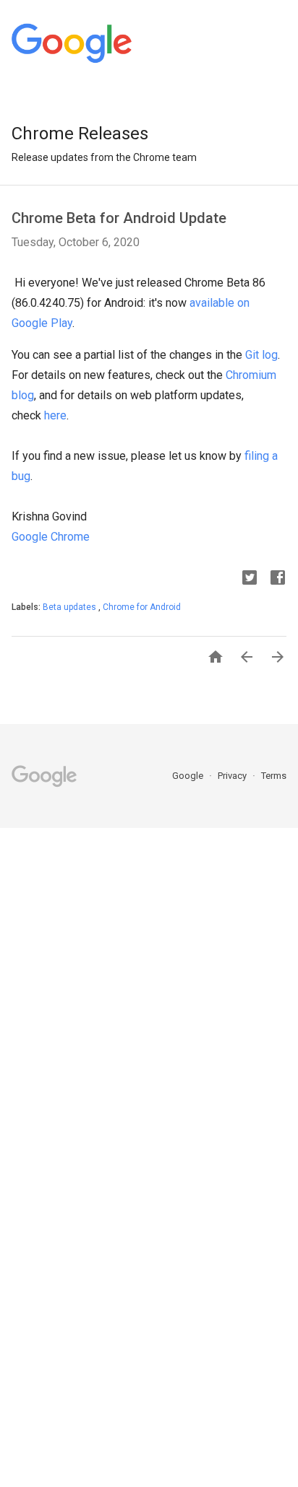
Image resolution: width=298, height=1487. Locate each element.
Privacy (233, 775)
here (55, 415)
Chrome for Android (142, 607)
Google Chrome (51, 537)
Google (188, 775)
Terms (273, 775)
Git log (261, 355)
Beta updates (70, 607)
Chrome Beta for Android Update (119, 218)
